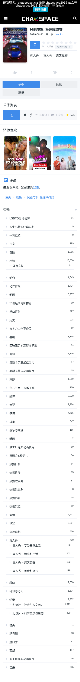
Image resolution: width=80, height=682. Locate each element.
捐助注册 (40, 9)
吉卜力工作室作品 (20, 328)
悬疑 (12, 404)
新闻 (12, 438)
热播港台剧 (16, 489)
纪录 (12, 599)
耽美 (12, 625)
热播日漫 (14, 472)
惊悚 (12, 413)
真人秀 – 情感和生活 (25, 554)
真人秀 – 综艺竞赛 (55, 55)
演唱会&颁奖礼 (18, 455)
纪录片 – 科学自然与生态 (28, 613)
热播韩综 (14, 506)
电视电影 (14, 532)
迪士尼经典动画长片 (21, 659)
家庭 (12, 379)
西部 (12, 650)
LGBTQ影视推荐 (19, 218)
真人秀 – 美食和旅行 (25, 570)
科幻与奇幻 (16, 591)
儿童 (12, 243)
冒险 (12, 252)
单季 (21, 84)
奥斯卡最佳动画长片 (21, 371)
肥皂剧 (13, 633)
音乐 (12, 667)
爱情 (12, 515)
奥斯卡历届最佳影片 (21, 362)
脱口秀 (13, 642)
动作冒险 (14, 286)
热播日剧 (14, 464)
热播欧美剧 (16, 481)
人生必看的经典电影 (21, 227)
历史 (12, 320)
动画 (12, 294)
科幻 (12, 582)
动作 (12, 277)
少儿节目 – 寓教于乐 (22, 388)
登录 (36, 187)
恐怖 (12, 396)
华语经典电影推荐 (20, 303)
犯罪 (12, 523)
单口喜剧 (14, 311)
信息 (59, 84)
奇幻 (12, 354)
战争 (12, 421)
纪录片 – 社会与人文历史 (28, 604)
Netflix (59, 34)
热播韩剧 (14, 498)
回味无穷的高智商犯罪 (23, 345)
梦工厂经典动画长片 (21, 447)
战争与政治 (16, 430)
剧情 (12, 260)
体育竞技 (14, 235)
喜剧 (12, 337)
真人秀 (34, 55)
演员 (21, 92)
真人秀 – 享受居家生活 (27, 545)
